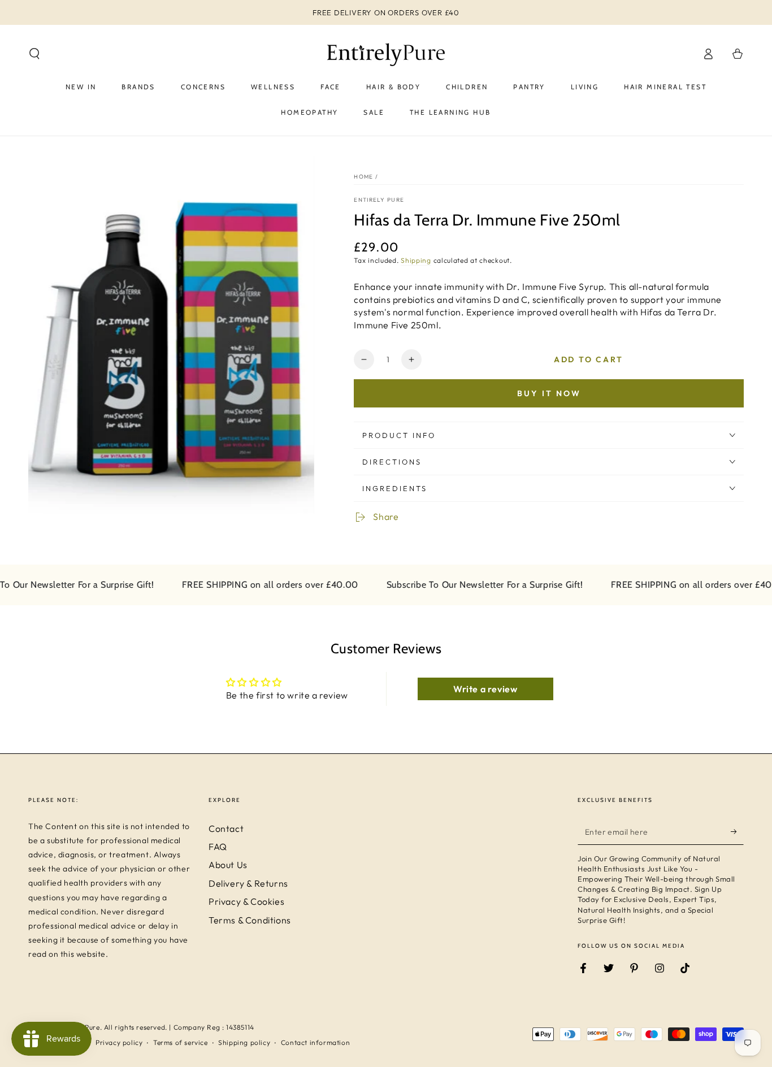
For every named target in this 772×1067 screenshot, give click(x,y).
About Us (228, 864)
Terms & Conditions (250, 920)
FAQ (218, 846)
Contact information (315, 1042)
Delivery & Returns (248, 883)
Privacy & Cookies (246, 901)
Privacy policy (119, 1042)
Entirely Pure (379, 199)
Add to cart (588, 359)
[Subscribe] (737, 831)
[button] (34, 53)
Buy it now (549, 393)
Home (363, 176)
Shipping (416, 260)
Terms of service (180, 1042)
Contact (226, 828)
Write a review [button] (485, 689)
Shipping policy (244, 1042)
